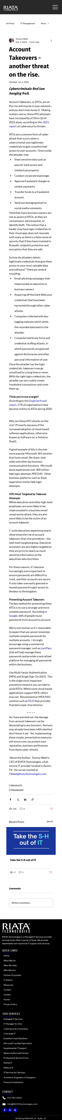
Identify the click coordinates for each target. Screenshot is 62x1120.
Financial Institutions (13, 1082)
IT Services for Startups (14, 1072)
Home (6, 955)
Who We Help (10, 965)
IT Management (27, 23)
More (43, 23)
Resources (8, 985)
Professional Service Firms (16, 1058)
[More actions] (51, 40)
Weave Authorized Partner (16, 1053)
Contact (7, 989)
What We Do (10, 960)
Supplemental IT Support (15, 1048)
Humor (7, 999)
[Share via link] (32, 799)
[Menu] (55, 7)
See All (50, 821)
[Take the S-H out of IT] (31, 841)
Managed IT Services (13, 1019)
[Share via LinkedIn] (25, 799)
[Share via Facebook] (10, 799)
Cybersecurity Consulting (16, 1028)
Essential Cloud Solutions (15, 1038)
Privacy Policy (10, 1004)
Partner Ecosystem (12, 975)
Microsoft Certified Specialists (18, 1043)
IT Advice (8, 980)
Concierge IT (9, 1033)
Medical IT (8, 1067)
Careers (7, 994)
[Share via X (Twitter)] (17, 799)
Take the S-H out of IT (23, 860)
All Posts (10, 23)
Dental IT (8, 1062)
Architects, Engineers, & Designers (20, 1077)
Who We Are (10, 970)
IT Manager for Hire (13, 1023)
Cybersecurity (15, 785)
